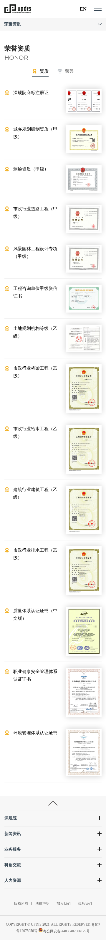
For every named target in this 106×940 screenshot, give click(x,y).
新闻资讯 (12, 834)
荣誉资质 (12, 24)
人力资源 (12, 880)
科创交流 (12, 865)
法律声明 (42, 903)
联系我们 (85, 903)
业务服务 (12, 849)
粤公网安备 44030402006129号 (66, 931)
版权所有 (21, 903)
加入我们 (64, 903)
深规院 (10, 818)
